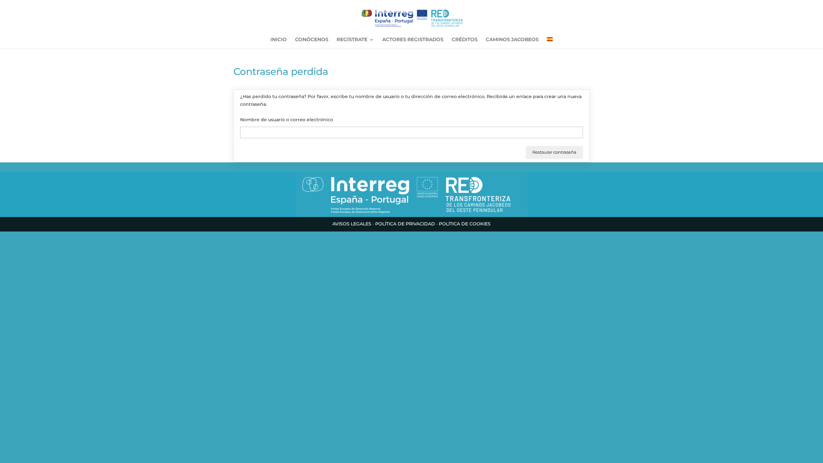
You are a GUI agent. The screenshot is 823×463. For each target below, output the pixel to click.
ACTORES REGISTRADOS (412, 39)
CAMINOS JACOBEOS (512, 39)
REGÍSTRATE (352, 39)
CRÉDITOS (464, 39)
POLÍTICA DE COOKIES (465, 224)
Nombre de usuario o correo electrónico (286, 120)
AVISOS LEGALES (351, 224)
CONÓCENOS (311, 39)
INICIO (278, 39)
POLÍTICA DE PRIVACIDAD (405, 224)
